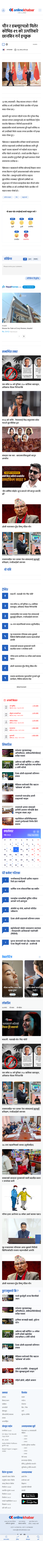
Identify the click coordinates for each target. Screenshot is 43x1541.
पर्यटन (23, 1401)
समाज (4, 1397)
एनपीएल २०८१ (6, 1431)
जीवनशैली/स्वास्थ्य (7, 1414)
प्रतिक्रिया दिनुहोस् (33, 278)
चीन (17, 197)
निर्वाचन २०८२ (6, 1498)
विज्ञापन (24, 1484)
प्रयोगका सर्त (25, 1480)
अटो (23, 1411)
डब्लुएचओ (24, 197)
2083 (25, 1454)
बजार (23, 1397)
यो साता (11, 1007)
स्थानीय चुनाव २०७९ (8, 1491)
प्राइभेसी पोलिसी (26, 1487)
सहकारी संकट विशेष (8, 1477)
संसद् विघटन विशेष (8, 1484)
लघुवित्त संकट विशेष (8, 1480)
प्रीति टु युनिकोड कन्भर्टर (29, 1464)
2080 (25, 1436)
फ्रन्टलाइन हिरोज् (27, 1460)
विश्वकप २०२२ (6, 1504)
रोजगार (24, 1404)
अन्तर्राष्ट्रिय (5, 1421)
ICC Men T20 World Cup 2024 (9, 1435)
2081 (25, 1439)
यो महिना (19, 1007)
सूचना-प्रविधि (26, 1414)
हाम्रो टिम (24, 1477)
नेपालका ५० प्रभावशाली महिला (29, 1432)
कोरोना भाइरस (7, 197)
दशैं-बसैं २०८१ (6, 1508)
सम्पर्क (23, 1491)
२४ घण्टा (4, 1007)
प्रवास (4, 1418)
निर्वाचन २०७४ (6, 1487)
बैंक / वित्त (25, 1407)
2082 (25, 1442)
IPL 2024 (5, 1440)
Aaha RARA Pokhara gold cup (9, 1444)
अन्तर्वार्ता (4, 1407)
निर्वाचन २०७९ (6, 1494)
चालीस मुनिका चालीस (28, 1445)
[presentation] (19, 336)
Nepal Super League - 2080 (10, 1450)
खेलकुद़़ (4, 1411)
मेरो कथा (24, 1457)
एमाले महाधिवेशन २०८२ (9, 1501)
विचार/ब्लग (5, 1401)
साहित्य (4, 1404)
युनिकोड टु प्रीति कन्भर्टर (29, 1467)
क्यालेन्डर (8, 831)
